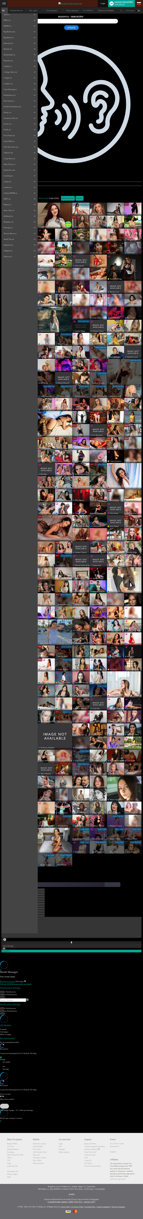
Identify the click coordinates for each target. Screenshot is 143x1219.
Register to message (7, 981)
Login (103, 3)
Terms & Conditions (118, 1207)
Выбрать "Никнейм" (71, 17)
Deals (9, 1177)
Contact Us (88, 1160)
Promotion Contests (39, 1158)
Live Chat (10, 1146)
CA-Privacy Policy (77, 1207)
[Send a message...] (71, 1094)
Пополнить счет (12, 1171)
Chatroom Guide (89, 1155)
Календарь (10, 1152)
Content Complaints (102, 1207)
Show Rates (37, 1149)
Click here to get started (118, 1179)
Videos (9, 1158)
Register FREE (12, 1144)
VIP (8, 1160)
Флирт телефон (12, 1174)
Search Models (38, 1146)
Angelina (113, 1152)
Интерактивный (12, 1149)
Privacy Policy (65, 1207)
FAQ (86, 1158)
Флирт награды (64, 1152)
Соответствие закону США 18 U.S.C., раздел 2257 (71, 1202)
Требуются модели (39, 1144)
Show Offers (37, 1160)
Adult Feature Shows (40, 1152)
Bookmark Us (114, 1146)
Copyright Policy (90, 1207)
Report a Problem (90, 1144)
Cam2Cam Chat (12, 1166)
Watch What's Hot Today (15, 1155)
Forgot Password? (90, 1152)
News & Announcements (92, 1166)
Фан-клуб (36, 1155)
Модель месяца (38, 1163)
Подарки (62, 1149)
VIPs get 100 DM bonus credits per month (16, 984)
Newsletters (88, 1163)
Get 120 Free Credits (117, 1144)
